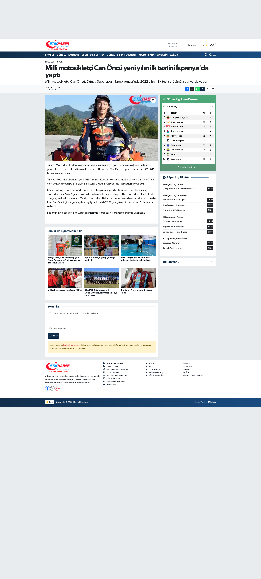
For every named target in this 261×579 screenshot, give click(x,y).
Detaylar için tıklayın (188, 167)
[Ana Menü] (214, 55)
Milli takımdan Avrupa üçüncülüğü (65, 290)
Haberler (49, 62)
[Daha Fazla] (202, 89)
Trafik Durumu (113, 373)
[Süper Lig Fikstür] (212, 177)
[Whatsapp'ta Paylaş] (197, 89)
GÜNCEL (61, 55)
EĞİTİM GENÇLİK (156, 375)
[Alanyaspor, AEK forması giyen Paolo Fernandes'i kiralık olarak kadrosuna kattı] (65, 245)
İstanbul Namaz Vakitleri (117, 370)
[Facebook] (47, 388)
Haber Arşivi (112, 385)
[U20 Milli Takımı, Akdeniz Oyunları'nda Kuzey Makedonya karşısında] (101, 278)
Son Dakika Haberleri (116, 382)
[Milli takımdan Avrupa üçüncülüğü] (65, 278)
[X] (52, 388)
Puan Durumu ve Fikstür (117, 375)
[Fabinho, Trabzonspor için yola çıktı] (138, 278)
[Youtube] (57, 388)
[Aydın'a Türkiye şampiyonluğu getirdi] (101, 245)
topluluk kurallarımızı (72, 345)
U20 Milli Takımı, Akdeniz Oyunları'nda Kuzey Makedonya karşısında (100, 292)
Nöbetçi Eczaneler (115, 363)
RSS (51, 402)
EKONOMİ (73, 55)
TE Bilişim (212, 402)
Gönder (53, 336)
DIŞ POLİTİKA (97, 55)
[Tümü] (212, 262)
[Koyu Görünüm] (210, 55)
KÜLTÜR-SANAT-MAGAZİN (153, 55)
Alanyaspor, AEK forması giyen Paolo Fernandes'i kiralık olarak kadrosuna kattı (64, 260)
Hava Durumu (112, 366)
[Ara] (206, 55)
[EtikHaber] (57, 45)
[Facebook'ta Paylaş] (187, 89)
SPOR (85, 55)
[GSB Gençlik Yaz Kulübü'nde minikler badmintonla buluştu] (138, 245)
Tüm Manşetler (113, 378)
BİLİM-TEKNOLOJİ (126, 55)
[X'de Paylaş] (192, 89)
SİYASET (49, 55)
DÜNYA (111, 55)
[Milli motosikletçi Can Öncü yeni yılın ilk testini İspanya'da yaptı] (101, 128)
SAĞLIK (174, 55)
